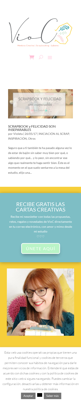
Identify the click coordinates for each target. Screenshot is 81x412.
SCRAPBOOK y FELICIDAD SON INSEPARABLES (32, 128)
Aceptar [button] (28, 395)
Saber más (52, 395)
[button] (39, 395)
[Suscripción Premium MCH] (40, 334)
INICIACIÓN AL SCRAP (54, 133)
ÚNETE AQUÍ (40, 248)
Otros (32, 138)
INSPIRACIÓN (17, 138)
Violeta (18, 133)
